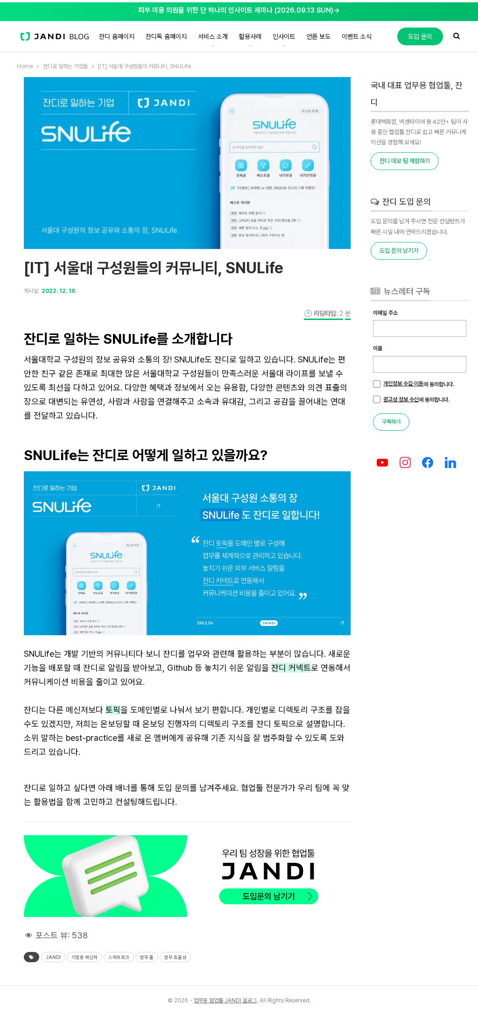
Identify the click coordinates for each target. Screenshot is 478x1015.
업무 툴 (147, 957)
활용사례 (250, 36)
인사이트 (284, 36)
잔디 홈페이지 (116, 36)
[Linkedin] (450, 463)
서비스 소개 (213, 36)
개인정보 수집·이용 (403, 383)
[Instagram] (405, 463)
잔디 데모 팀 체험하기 (405, 160)
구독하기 (391, 422)
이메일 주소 (385, 313)
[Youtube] (382, 463)
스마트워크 (118, 957)
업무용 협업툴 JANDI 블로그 (225, 1000)
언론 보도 (318, 36)
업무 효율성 (175, 957)
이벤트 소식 (357, 36)
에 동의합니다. (418, 384)
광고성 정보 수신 (401, 399)
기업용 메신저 (84, 957)
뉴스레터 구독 (406, 291)
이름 (377, 348)
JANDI (53, 957)
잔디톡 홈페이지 (166, 36)
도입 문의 (420, 36)
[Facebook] (427, 463)
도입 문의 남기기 (399, 250)
